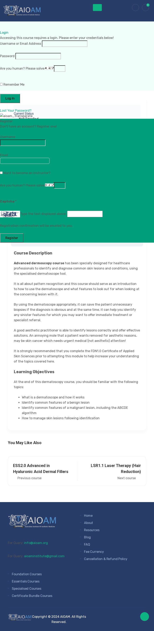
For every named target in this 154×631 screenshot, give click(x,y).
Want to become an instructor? (26, 173)
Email (4, 155)
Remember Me (13, 84)
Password (7, 56)
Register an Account (17, 132)
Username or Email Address (20, 44)
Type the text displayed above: (43, 214)
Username (7, 137)
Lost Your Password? (15, 110)
